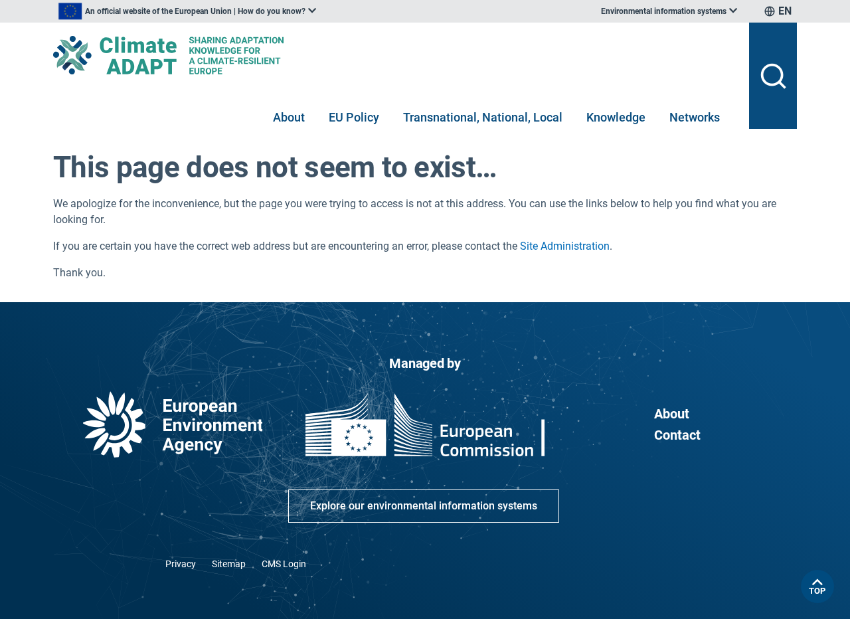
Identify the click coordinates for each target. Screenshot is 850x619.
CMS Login (284, 564)
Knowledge (615, 117)
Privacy (180, 564)
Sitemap (229, 564)
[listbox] (187, 11)
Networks (694, 117)
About (289, 117)
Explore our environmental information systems (423, 505)
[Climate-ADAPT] (395, 55)
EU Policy (354, 117)
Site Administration (565, 246)
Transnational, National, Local (482, 117)
